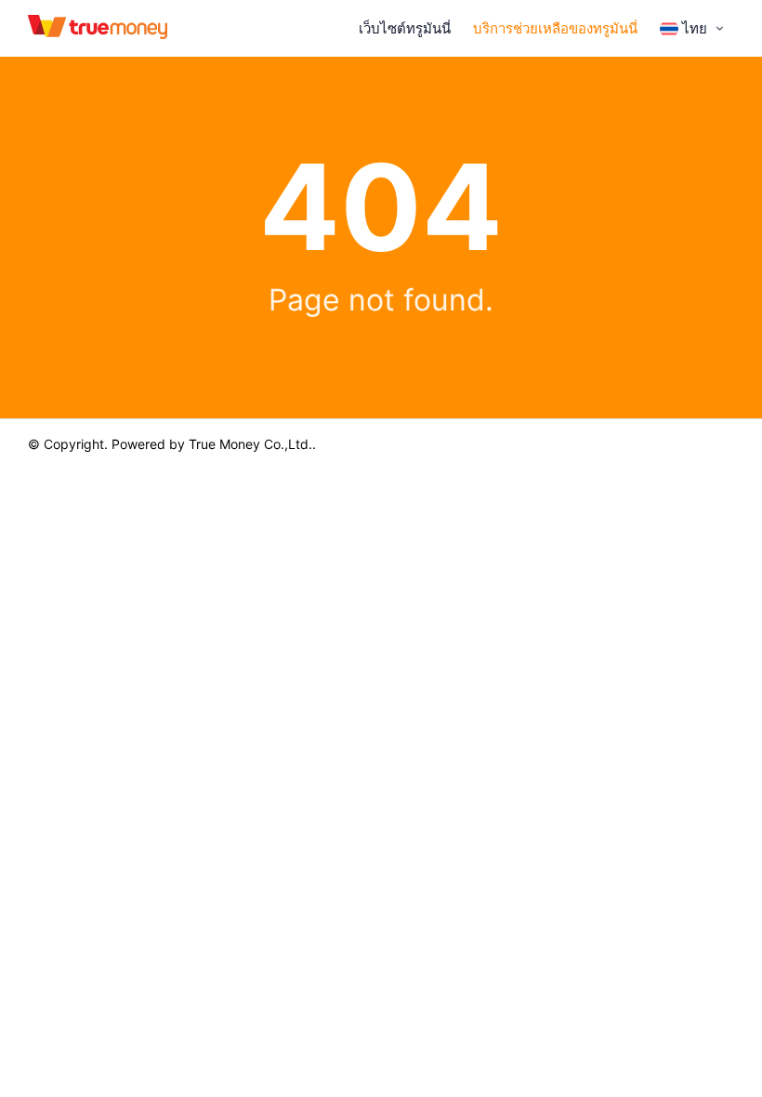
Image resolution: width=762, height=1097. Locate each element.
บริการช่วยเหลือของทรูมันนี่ (555, 28)
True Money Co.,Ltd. (250, 444)
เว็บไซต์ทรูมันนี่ (405, 28)
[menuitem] (693, 29)
